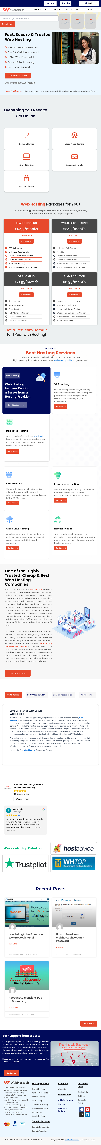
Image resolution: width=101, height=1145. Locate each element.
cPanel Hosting (26, 165)
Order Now (26, 241)
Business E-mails (74, 165)
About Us (68, 9)
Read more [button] (10, 831)
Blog (78, 9)
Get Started (61, 406)
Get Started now (17, 673)
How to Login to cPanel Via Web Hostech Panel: (26, 935)
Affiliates (88, 9)
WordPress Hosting (74, 144)
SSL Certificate (26, 186)
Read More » (13, 944)
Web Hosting (39, 9)
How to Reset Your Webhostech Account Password (70, 937)
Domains (54, 9)
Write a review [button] (22, 799)
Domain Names (26, 144)
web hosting (39, 436)
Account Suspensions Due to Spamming (25, 999)
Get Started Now (17, 75)
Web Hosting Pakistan (64, 360)
